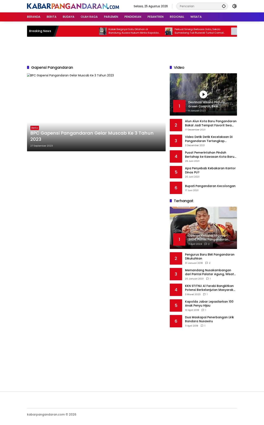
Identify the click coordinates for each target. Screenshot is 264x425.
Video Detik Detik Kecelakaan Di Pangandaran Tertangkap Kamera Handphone (208, 139)
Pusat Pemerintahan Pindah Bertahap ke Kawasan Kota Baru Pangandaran (209, 155)
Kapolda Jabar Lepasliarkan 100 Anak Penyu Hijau (209, 304)
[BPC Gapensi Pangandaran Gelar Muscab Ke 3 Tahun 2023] (96, 112)
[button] (224, 6)
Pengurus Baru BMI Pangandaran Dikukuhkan (210, 257)
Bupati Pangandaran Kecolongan (210, 186)
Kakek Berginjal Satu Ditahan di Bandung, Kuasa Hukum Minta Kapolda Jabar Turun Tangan (127, 31)
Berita (34, 127)
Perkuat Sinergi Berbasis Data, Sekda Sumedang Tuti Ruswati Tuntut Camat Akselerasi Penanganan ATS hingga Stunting (192, 31)
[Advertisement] (132, 50)
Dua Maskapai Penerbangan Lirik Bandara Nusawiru (209, 319)
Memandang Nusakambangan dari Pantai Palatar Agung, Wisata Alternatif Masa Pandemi (210, 272)
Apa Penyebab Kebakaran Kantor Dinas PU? (210, 170)
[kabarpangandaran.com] (73, 6)
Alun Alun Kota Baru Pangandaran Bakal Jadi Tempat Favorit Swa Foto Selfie (211, 123)
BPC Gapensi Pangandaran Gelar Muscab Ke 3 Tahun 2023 (92, 136)
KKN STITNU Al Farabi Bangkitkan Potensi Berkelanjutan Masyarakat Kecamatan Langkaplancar (211, 288)
